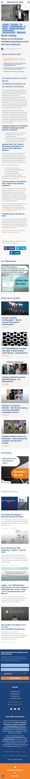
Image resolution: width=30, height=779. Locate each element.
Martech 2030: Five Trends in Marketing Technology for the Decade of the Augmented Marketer (15, 64)
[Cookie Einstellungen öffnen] (3, 777)
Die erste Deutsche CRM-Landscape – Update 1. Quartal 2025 (13, 550)
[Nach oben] (15, 773)
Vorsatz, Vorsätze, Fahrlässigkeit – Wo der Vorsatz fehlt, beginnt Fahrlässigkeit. (11, 321)
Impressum (12, 755)
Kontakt (5, 755)
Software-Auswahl (8, 30)
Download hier (14, 178)
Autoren (24, 751)
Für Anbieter (14, 24)
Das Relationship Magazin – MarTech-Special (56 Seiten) (12, 516)
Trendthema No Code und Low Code (14, 71)
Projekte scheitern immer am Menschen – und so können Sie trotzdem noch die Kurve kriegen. (14, 439)
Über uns (23, 746)
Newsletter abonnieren (15, 770)
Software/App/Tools (9, 32)
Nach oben (15, 776)
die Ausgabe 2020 (19, 190)
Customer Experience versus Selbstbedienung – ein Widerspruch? (13, 379)
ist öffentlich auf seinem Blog (16, 102)
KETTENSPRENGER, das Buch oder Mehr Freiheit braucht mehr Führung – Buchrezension (15, 351)
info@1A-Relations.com (16, 702)
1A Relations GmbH (20, 739)
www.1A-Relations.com (16, 704)
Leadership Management (17, 28)
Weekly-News (21, 32)
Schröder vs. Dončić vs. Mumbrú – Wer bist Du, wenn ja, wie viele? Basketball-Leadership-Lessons (15, 409)
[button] (2, 2)
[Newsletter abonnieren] (15, 767)
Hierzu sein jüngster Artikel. (12, 232)
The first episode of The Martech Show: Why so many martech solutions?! (15, 68)
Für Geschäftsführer (16, 26)
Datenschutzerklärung (18, 673)
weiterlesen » (5, 327)
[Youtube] (15, 709)
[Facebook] (11, 709)
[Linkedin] (19, 709)
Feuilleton (6, 24)
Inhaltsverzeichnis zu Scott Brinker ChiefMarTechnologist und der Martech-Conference (15, 59)
